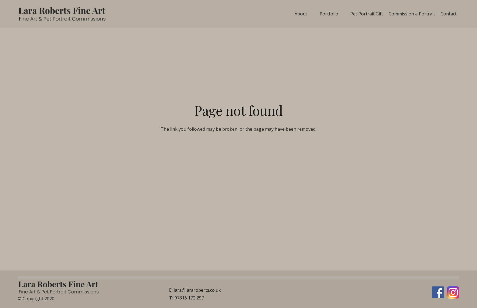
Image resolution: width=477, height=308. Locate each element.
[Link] (63, 14)
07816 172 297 (189, 298)
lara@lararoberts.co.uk (197, 290)
